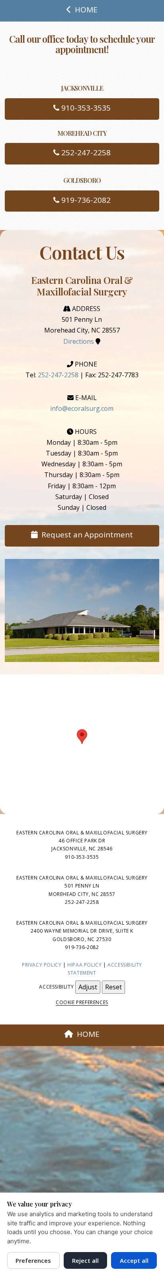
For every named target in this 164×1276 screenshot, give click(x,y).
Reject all (85, 1260)
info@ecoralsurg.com (81, 408)
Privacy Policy (41, 964)
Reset (113, 987)
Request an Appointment (87, 534)
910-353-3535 (85, 108)
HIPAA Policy (84, 964)
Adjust (87, 987)
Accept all (134, 1260)
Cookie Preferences (82, 1002)
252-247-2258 (85, 152)
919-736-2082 (85, 200)
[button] (82, 736)
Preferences (33, 1260)
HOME (86, 9)
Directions (78, 341)
